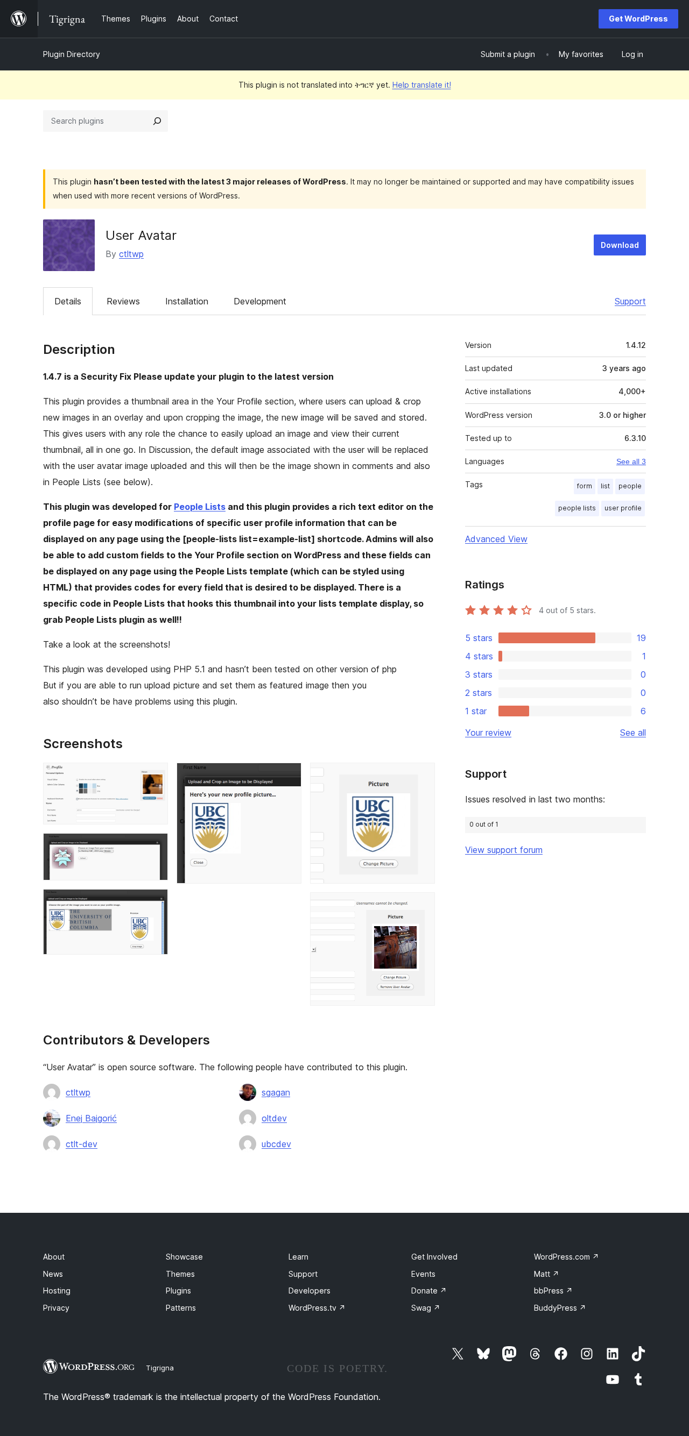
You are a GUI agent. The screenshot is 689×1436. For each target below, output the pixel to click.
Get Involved (434, 1256)
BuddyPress (560, 1307)
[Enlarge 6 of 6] (420, 906)
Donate (429, 1290)
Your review (488, 732)
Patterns (181, 1307)
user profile (623, 508)
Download (620, 245)
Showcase (184, 1256)
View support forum (504, 849)
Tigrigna (160, 1367)
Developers (310, 1290)
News (53, 1273)
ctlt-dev (81, 1144)
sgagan (276, 1092)
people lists (577, 508)
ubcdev (276, 1144)
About (54, 1256)
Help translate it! (421, 84)
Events (423, 1273)
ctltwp (131, 253)
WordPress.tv (317, 1307)
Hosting (57, 1290)
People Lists (200, 506)
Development (260, 301)
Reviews (123, 301)
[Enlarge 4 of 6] (287, 777)
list (605, 486)
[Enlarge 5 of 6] (420, 777)
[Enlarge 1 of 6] (153, 777)
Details (67, 301)
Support (630, 301)
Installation (186, 301)
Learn (298, 1256)
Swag (425, 1307)
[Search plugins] (157, 121)
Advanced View (496, 539)
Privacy (56, 1307)
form (584, 486)
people (630, 486)
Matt (546, 1273)
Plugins (178, 1290)
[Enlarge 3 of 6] (153, 903)
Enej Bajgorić (91, 1118)
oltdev (274, 1118)
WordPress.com (566, 1256)
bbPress (553, 1290)
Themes (180, 1273)
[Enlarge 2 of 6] (153, 847)
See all (633, 732)
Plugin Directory (71, 54)
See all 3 (631, 461)
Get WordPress (638, 18)
